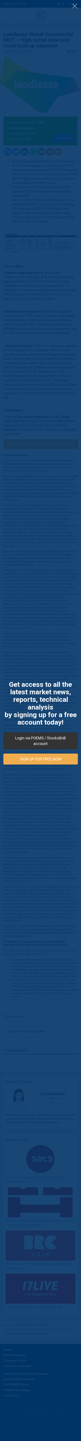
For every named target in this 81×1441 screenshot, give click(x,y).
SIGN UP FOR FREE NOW (40, 759)
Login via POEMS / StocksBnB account (40, 741)
